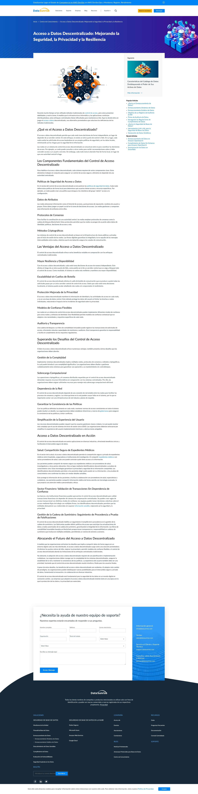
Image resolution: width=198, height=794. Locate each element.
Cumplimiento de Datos (40, 751)
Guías (153, 720)
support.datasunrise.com (145, 649)
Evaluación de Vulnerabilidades (42, 757)
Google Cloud (73, 740)
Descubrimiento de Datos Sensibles (44, 746)
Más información (133, 93)
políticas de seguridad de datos (98, 186)
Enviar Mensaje (49, 670)
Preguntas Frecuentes (158, 725)
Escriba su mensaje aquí (48, 652)
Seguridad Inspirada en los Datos (43, 762)
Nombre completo (46, 627)
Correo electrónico (105, 627)
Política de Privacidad (145, 789)
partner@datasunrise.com (145, 661)
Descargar (159, 11)
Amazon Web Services (76, 735)
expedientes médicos (106, 457)
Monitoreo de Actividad (40, 725)
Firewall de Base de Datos (41, 730)
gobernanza (104, 411)
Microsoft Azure (74, 730)
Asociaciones (118, 730)
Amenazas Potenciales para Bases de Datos (127, 752)
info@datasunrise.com (144, 629)
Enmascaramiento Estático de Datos (141, 110)
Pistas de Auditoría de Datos (138, 117)
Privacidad (104, 705)
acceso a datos (48, 120)
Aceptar (164, 789)
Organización (44, 636)
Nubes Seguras (73, 725)
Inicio (35, 22)
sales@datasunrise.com (144, 638)
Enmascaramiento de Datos (42, 735)
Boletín (36, 767)
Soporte (68, 10)
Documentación (156, 730)
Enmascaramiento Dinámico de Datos (141, 108)
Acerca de (117, 720)
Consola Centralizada (157, 735)
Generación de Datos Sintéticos (139, 133)
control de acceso (91, 113)
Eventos (116, 725)
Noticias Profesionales (121, 746)
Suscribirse (61, 773)
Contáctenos (118, 735)
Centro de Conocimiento (49, 22)
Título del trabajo (75, 636)
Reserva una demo (145, 11)
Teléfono (72, 627)
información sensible (82, 506)
